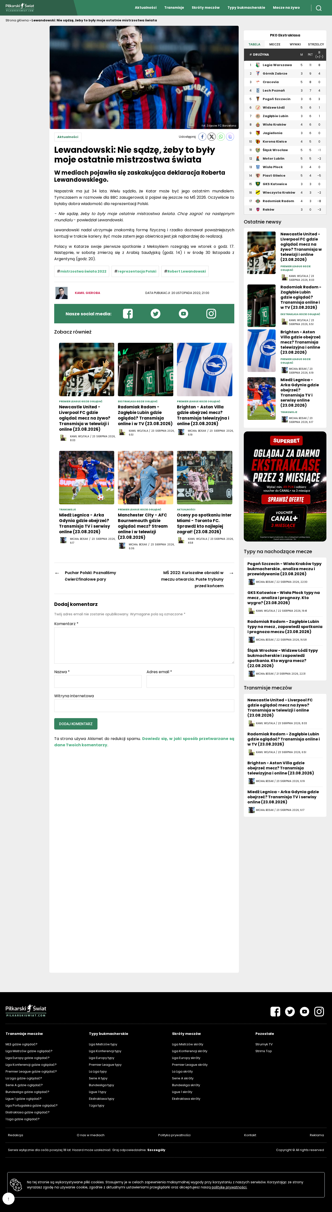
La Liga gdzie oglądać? (24, 1078)
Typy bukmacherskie (246, 7)
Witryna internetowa (74, 695)
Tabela (254, 44)
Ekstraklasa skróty (186, 1098)
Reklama (317, 1135)
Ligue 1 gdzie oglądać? (24, 1098)
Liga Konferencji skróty (189, 1051)
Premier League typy (105, 1064)
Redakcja (15, 1135)
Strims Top (263, 1051)
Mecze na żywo (286, 7)
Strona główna (17, 20)
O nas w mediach (91, 1135)
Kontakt (250, 1135)
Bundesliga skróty (186, 1085)
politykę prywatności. (229, 1187)
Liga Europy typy (101, 1058)
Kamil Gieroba (87, 293)
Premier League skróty (190, 1064)
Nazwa (62, 672)
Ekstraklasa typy (101, 1098)
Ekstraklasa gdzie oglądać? (28, 1112)
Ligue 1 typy (97, 1092)
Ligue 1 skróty (182, 1092)
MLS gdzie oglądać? (21, 1044)
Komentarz (66, 624)
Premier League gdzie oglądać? (31, 1071)
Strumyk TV (264, 1044)
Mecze (274, 44)
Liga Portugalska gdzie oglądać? (32, 1105)
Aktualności (146, 7)
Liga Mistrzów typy (103, 1044)
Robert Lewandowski (186, 271)
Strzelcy (316, 44)
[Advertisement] (25, 98)
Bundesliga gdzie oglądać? (27, 1092)
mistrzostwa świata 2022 (83, 271)
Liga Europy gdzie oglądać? (28, 1058)
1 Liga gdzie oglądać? (23, 1119)
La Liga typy (98, 1071)
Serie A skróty (182, 1078)
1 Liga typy (96, 1105)
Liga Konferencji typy (105, 1051)
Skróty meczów (206, 7)
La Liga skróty (182, 1071)
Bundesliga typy (101, 1085)
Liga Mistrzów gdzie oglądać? (29, 1051)
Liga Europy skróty (186, 1058)
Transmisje (174, 7)
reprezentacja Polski (137, 271)
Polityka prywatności (174, 1135)
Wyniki (295, 44)
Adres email (159, 672)
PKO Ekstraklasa (285, 35)
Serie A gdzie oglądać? (24, 1085)
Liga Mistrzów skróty (187, 1044)
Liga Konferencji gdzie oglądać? (31, 1064)
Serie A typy (98, 1078)
